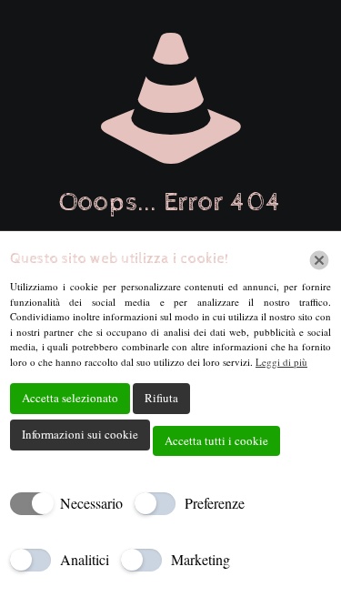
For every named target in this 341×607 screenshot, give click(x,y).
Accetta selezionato (70, 397)
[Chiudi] (319, 260)
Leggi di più (281, 362)
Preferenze (215, 502)
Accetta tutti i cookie (216, 440)
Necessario (91, 502)
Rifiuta (161, 397)
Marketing (200, 559)
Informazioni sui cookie (80, 434)
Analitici (84, 559)
